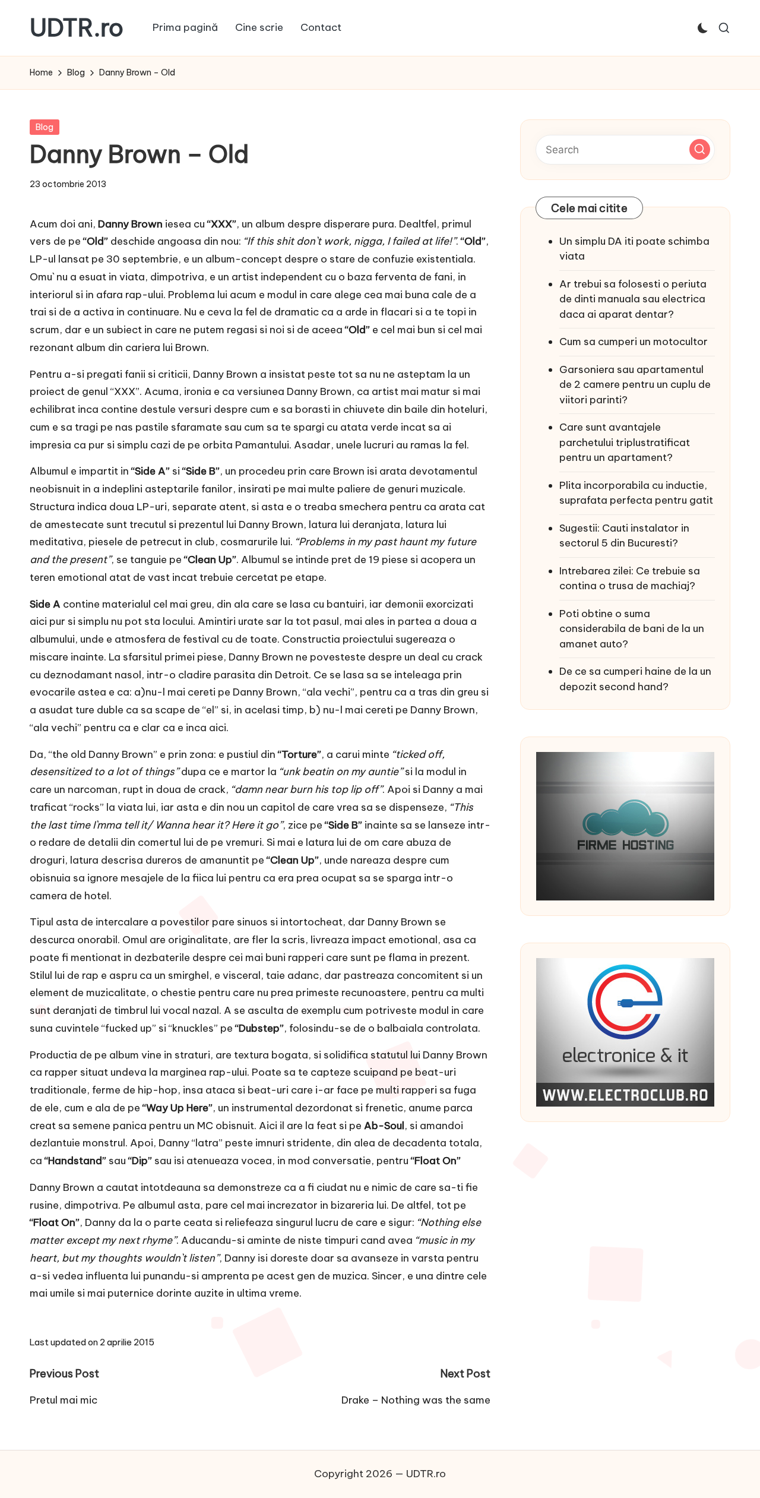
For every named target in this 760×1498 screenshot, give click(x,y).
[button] (699, 149)
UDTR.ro (77, 28)
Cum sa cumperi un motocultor (633, 341)
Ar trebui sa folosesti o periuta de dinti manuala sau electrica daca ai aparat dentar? (633, 299)
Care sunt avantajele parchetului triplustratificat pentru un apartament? (624, 442)
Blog (44, 127)
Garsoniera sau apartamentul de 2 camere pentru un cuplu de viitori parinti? (635, 384)
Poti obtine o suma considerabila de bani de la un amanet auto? (631, 628)
